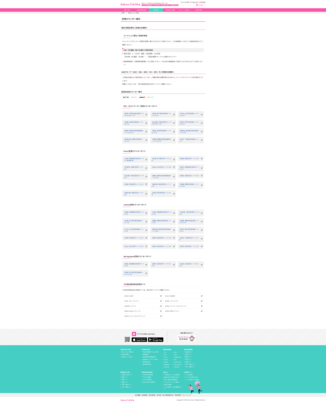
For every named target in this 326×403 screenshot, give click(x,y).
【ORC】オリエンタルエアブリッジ (135, 316)
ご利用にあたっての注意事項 (171, 374)
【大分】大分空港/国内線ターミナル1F (133, 230)
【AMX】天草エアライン (172, 311)
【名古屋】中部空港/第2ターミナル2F (189, 213)
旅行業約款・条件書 (155, 395)
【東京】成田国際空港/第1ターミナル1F (189, 168)
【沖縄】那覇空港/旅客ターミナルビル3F (189, 185)
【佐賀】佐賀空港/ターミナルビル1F (161, 265)
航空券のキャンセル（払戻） (150, 359)
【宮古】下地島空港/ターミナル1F (189, 239)
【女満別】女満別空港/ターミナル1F (133, 168)
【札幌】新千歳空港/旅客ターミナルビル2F (161, 114)
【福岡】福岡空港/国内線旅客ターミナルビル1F (133, 131)
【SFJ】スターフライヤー (131, 301)
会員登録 (203, 2)
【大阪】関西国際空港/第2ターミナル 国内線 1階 (134, 159)
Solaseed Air (177, 362)
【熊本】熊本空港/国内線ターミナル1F (189, 230)
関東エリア (188, 357)
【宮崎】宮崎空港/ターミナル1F (133, 184)
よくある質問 (186, 2)
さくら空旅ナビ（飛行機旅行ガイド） (173, 388)
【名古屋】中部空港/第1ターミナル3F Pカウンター (162, 123)
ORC (175, 359)
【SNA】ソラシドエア (171, 301)
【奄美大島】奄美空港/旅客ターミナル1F (133, 140)
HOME (128, 10)
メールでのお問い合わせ (191, 377)
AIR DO (166, 362)
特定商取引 (178, 395)
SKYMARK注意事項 (148, 374)
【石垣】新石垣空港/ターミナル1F (161, 194)
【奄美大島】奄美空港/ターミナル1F (133, 194)
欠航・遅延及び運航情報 (170, 379)
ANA (165, 355)
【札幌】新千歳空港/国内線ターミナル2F (133, 221)
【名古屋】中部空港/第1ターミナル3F (134, 176)
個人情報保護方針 (167, 395)
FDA (175, 352)
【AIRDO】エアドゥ (130, 306)
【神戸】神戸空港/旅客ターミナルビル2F (189, 123)
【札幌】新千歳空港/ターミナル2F (161, 159)
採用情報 (144, 395)
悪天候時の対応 (147, 364)
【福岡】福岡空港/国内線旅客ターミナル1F (161, 176)
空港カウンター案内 (127, 357)
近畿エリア (188, 362)
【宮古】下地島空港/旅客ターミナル (189, 140)
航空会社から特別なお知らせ (172, 377)
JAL (165, 352)
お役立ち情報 (167, 384)
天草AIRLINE (177, 357)
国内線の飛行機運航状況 (149, 357)
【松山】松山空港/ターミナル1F (133, 246)
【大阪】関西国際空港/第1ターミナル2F (162, 213)
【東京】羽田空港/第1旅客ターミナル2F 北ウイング (134, 114)
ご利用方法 (156, 10)
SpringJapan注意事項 (149, 382)
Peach (166, 357)
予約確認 (200, 5)
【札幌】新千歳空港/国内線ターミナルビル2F (133, 273)
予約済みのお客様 (170, 10)
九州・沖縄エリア (190, 367)
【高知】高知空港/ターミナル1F (189, 246)
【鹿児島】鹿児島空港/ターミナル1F (161, 185)
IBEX (175, 355)
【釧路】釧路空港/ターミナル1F (189, 158)
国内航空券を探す (142, 10)
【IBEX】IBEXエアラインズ (132, 311)
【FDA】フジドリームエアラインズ (175, 306)
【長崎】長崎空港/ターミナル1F (189, 176)
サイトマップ (187, 395)
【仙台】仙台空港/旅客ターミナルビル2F (189, 114)
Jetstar (166, 359)
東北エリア (188, 354)
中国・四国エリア (190, 364)
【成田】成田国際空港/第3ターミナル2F (134, 213)
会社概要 (137, 395)
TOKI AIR (176, 367)
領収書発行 (146, 354)
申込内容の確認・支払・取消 (150, 352)
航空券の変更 (146, 362)
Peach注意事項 (147, 377)
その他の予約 (198, 10)
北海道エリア (188, 352)
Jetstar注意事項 (147, 379)
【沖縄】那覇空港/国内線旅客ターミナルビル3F (161, 140)
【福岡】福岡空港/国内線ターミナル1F (161, 221)
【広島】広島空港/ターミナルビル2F (189, 265)
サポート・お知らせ (184, 10)
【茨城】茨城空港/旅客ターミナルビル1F (133, 123)
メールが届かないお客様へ (192, 379)
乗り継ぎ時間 (125, 354)
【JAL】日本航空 (170, 296)
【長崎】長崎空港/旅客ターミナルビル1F (161, 131)
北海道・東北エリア (127, 374)
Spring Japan (178, 364)
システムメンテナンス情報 (171, 382)
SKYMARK (166, 364)
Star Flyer (166, 367)
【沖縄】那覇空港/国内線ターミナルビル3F (189, 221)
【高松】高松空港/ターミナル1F (161, 246)
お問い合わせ (195, 2)
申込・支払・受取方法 (128, 352)
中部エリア (188, 359)
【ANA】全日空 (128, 296)
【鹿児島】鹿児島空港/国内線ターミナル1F (189, 131)
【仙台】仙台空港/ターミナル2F (161, 167)
